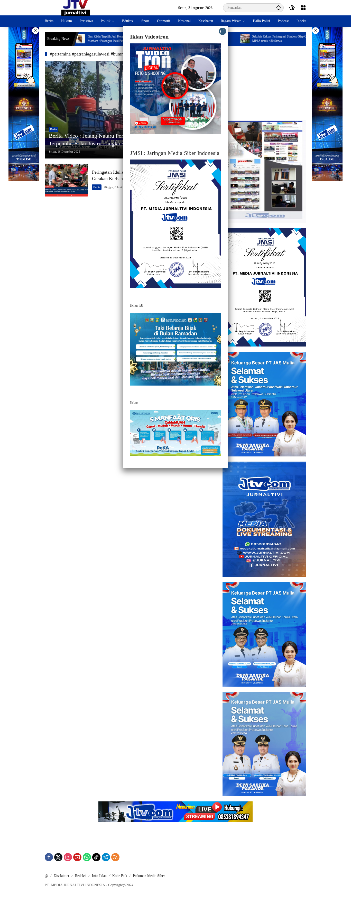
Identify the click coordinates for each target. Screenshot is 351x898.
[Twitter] (58, 857)
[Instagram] (68, 857)
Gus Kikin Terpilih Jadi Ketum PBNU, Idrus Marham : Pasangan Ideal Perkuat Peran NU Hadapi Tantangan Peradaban (86, 39)
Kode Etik (119, 876)
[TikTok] (96, 857)
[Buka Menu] (303, 8)
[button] (278, 7)
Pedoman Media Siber (149, 876)
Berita (53, 129)
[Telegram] (106, 857)
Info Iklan (99, 876)
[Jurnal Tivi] (76, 7)
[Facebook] (49, 857)
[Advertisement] (264, 83)
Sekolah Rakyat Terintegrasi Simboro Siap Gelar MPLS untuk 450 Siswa (248, 39)
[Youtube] (77, 857)
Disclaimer (61, 876)
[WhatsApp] (87, 857)
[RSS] (115, 857)
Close (222, 32)
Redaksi (80, 876)
